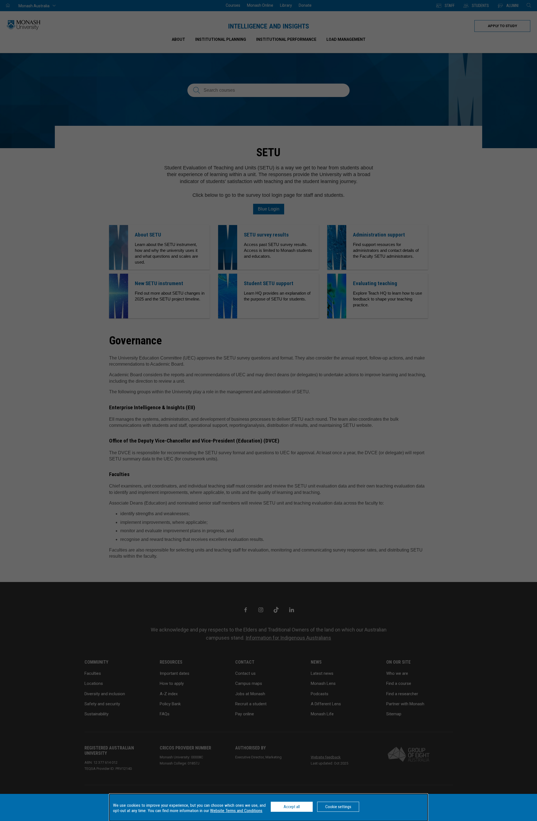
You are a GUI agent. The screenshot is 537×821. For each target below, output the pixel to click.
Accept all (292, 806)
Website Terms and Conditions (236, 810)
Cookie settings (338, 806)
